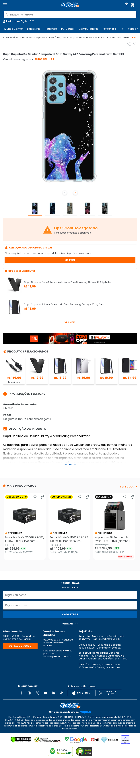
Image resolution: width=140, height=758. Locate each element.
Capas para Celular (119, 37)
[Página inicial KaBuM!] (70, 5)
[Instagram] (29, 693)
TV (122, 29)
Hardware (51, 29)
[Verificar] (20, 740)
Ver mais (70, 322)
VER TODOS (127, 486)
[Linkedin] (53, 693)
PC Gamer (67, 29)
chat (66, 650)
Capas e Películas (95, 37)
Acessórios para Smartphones (66, 37)
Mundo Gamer (13, 29)
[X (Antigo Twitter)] (37, 693)
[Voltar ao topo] (70, 705)
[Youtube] (45, 693)
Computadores (88, 29)
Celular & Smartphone (33, 37)
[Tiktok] (61, 693)
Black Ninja (33, 29)
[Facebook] (21, 693)
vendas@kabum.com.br (57, 656)
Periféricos (109, 29)
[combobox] (70, 14)
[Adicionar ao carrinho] (42, 497)
